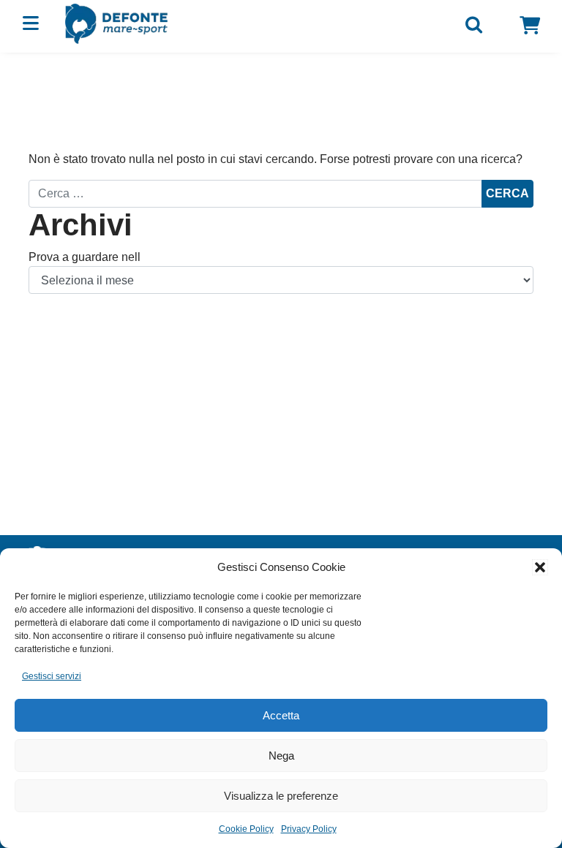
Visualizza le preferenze (281, 796)
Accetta (281, 715)
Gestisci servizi (51, 676)
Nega (281, 755)
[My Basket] (530, 25)
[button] (540, 567)
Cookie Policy (246, 829)
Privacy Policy (309, 829)
